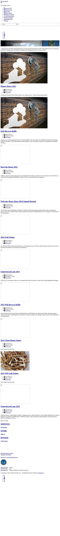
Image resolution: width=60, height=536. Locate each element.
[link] (1, 3)
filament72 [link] (41, 473)
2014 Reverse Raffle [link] (9, 131)
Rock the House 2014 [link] (9, 167)
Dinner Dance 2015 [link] (8, 86)
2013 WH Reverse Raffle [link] (10, 305)
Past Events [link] (8, 92)
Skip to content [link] (4, 1)
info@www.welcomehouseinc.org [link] (9, 457)
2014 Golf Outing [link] (8, 237)
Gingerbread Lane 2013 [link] (10, 272)
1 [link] (6, 420)
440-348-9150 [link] (4, 470)
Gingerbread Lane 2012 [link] (10, 406)
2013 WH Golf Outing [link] (9, 373)
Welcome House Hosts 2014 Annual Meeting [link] (18, 201)
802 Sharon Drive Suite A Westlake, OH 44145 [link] (7, 454)
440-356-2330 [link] (4, 467)
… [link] (5, 142)
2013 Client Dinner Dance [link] (11, 340)
